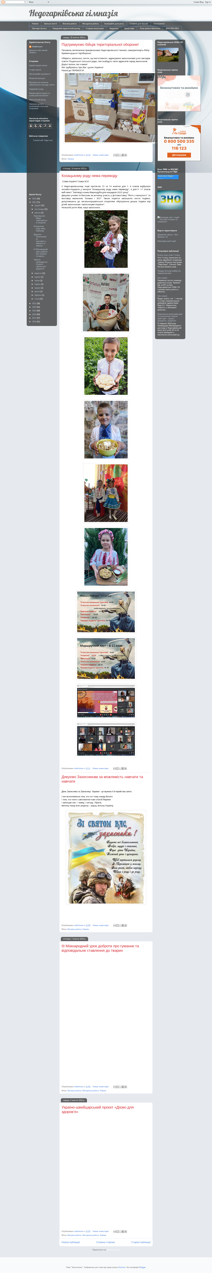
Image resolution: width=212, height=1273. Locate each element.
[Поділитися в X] (120, 155)
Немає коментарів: (101, 155)
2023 (34, 199)
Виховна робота (70, 24)
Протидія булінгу (39, 28)
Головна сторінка (105, 1242)
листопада (39, 209)
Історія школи (35, 70)
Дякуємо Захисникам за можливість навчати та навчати (40, 240)
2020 (34, 307)
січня (37, 299)
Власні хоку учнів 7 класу (168, 255)
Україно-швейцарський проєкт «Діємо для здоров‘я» (40, 264)
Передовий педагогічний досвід (66, 28)
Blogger (142, 1267)
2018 (34, 314)
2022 (34, 202)
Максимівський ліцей (166, 241)
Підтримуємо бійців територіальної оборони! (100, 44)
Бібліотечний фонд (37, 100)
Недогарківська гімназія (73, 13)
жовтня (37, 213)
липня (37, 280)
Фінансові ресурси (37, 78)
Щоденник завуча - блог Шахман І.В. (167, 236)
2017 (34, 318)
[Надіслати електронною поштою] (114, 155)
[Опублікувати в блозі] (117, 155)
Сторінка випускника (95, 28)
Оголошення (159, 24)
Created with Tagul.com (43, 140)
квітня (37, 291)
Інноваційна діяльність (114, 24)
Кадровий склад (36, 89)
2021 (34, 303)
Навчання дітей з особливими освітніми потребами (38, 106)
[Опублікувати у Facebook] (122, 155)
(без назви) (162, 278)
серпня (37, 277)
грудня (37, 205)
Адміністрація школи (38, 65)
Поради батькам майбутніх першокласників (169, 272)
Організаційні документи (39, 74)
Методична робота (90, 24)
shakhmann (37, 47)
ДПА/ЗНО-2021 (172, 28)
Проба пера (129, 28)
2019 (34, 311)
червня (37, 284)
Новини (35, 24)
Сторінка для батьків (139, 24)
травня (37, 288)
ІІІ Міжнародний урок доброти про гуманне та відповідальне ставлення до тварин (100, 948)
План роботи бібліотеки (150, 28)
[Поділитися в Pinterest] (125, 155)
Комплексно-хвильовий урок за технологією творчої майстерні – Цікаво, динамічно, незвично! (169, 317)
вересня (38, 273)
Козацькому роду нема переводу (89, 176)
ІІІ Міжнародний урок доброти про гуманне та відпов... (41, 252)
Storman (121, 1267)
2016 (34, 322)
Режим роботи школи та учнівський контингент (39, 94)
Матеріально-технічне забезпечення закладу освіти (42, 83)
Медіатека (113, 28)
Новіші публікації (71, 1242)
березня (38, 295)
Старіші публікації (140, 1242)
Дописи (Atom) (113, 1250)
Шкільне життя (50, 24)
